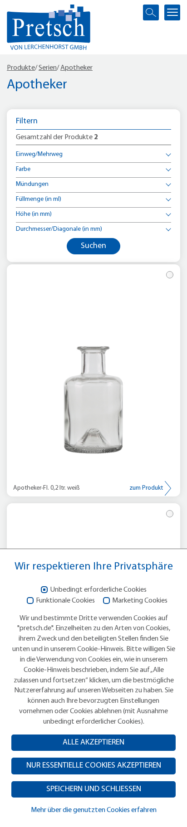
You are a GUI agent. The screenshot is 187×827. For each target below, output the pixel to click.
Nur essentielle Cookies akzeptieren (93, 765)
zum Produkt (146, 488)
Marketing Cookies (139, 600)
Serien (48, 68)
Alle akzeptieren (93, 742)
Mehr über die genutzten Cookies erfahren (94, 810)
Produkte (21, 68)
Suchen (93, 246)
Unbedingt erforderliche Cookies (98, 589)
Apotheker (76, 68)
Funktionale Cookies (65, 600)
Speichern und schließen (93, 789)
